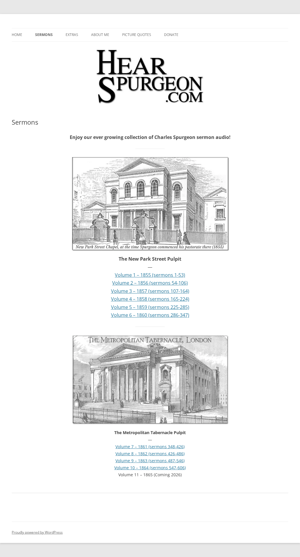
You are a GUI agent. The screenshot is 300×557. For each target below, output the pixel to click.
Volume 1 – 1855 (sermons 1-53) (150, 275)
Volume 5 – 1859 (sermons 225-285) (150, 307)
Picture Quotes (136, 34)
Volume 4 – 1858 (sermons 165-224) (150, 299)
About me (100, 34)
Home (17, 34)
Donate (171, 34)
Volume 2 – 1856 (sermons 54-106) (150, 283)
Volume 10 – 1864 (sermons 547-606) (150, 467)
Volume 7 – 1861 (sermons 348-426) (150, 446)
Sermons (44, 34)
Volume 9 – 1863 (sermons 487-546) (150, 460)
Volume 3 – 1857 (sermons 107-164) (150, 291)
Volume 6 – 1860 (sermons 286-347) (150, 315)
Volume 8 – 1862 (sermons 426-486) (150, 453)
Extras (72, 34)
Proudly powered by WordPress (37, 532)
